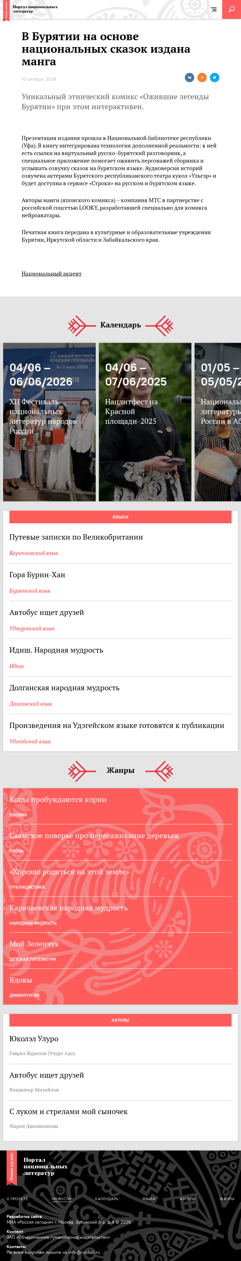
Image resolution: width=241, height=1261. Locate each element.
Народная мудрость (32, 923)
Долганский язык (30, 703)
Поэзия (18, 815)
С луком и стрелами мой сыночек (68, 1111)
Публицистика (27, 887)
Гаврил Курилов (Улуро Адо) (42, 1053)
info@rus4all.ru (84, 1252)
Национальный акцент (52, 273)
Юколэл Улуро (33, 1038)
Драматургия (24, 995)
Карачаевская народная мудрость (68, 908)
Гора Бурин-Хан (37, 574)
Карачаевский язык (33, 553)
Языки (120, 517)
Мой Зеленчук (34, 944)
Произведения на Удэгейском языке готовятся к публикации (116, 725)
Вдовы (20, 980)
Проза (16, 851)
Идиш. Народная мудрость (56, 650)
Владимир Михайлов (34, 1089)
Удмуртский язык (32, 628)
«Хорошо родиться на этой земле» (69, 871)
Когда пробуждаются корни (58, 799)
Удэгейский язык (30, 741)
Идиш (16, 666)
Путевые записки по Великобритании (76, 537)
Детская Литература (32, 959)
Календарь (120, 325)
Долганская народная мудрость (64, 687)
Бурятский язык (30, 590)
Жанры (121, 770)
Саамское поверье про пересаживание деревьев (94, 835)
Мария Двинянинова (33, 1126)
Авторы (120, 1020)
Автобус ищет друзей (46, 612)
